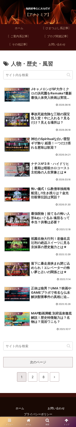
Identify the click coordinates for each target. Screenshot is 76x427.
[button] (68, 74)
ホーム (20, 408)
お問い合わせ (56, 408)
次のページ (38, 362)
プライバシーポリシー (38, 414)
